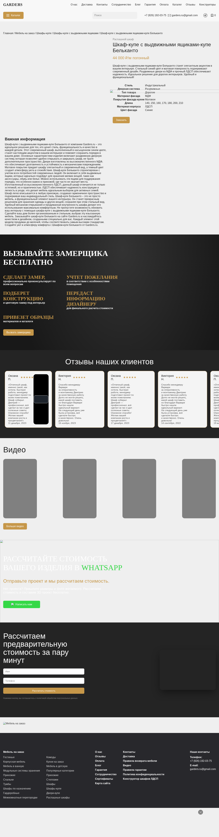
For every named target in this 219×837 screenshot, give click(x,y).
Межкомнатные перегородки (20, 797)
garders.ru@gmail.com (203, 769)
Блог (138, 4)
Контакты (102, 4)
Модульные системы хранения (21, 770)
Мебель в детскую (56, 766)
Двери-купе (53, 793)
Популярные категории (60, 770)
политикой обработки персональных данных (57, 698)
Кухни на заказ (55, 761)
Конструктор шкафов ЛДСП (140, 778)
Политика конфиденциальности (143, 774)
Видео (127, 765)
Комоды (51, 757)
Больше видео (15, 526)
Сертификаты (104, 778)
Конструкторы (207, 4)
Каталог (177, 4)
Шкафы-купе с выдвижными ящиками (75, 33)
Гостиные (9, 757)
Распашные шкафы (58, 797)
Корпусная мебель (14, 761)
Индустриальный (155, 85)
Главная (8, 33)
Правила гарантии (135, 769)
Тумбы (7, 784)
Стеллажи (52, 779)
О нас (74, 4)
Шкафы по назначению (17, 788)
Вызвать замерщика (18, 332)
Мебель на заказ (24, 33)
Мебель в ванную (13, 766)
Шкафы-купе (43, 33)
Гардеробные (11, 793)
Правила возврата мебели (140, 761)
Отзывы (190, 4)
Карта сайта (102, 783)
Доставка (87, 4)
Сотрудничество (121, 4)
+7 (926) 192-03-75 (201, 761)
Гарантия (150, 4)
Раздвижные (152, 89)
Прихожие (9, 775)
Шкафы (50, 784)
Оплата (164, 4)
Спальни (8, 779)
